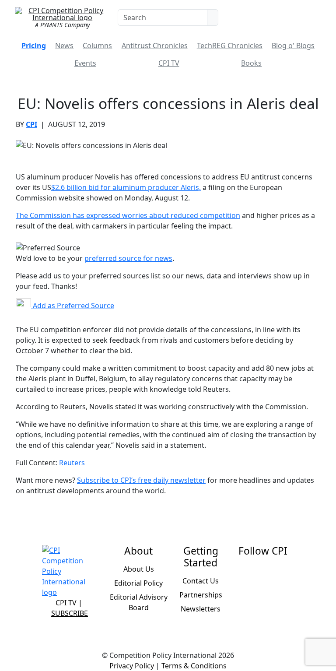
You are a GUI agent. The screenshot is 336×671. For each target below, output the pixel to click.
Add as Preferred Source (72, 305)
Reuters (72, 462)
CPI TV (168, 63)
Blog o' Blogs (293, 45)
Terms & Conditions (194, 666)
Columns (97, 45)
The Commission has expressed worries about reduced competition (128, 215)
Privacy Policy (131, 666)
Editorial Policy (138, 583)
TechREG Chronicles (229, 45)
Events (85, 63)
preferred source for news (128, 258)
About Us (138, 569)
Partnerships (200, 595)
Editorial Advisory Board (139, 602)
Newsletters (200, 609)
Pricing (33, 45)
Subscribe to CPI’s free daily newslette (140, 480)
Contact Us (200, 581)
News (64, 45)
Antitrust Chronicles (155, 45)
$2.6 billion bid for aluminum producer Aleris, (126, 187)
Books (251, 63)
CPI (31, 124)
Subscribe (69, 613)
